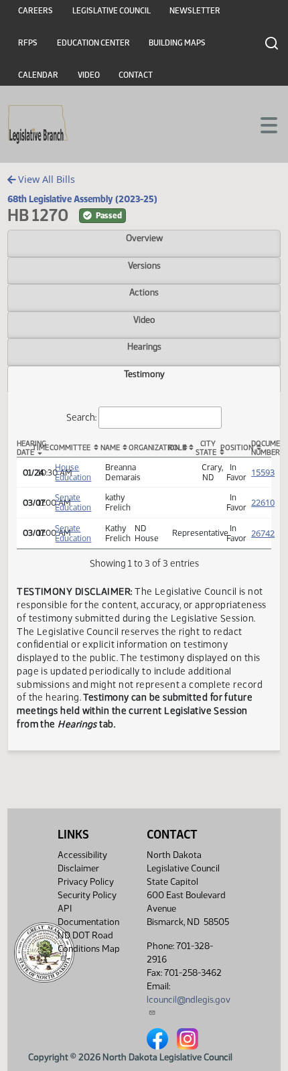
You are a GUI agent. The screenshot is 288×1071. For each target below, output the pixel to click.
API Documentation (88, 915)
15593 (263, 472)
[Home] (38, 124)
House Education (73, 472)
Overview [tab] (144, 237)
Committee (70, 447)
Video (89, 75)
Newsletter (194, 10)
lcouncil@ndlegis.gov (188, 999)
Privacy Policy (86, 881)
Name (110, 447)
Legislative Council (111, 10)
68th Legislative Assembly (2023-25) (82, 199)
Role (177, 447)
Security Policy (87, 895)
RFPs (28, 43)
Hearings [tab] (144, 346)
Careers (35, 10)
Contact (136, 75)
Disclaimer (78, 868)
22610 (263, 502)
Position (232, 447)
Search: (81, 417)
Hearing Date (24, 448)
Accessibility (82, 855)
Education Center (93, 43)
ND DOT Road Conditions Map (89, 942)
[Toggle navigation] (262, 124)
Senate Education (73, 502)
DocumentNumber (261, 448)
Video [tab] (144, 319)
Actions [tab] (144, 292)
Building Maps (177, 43)
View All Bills (45, 179)
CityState (206, 448)
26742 (263, 533)
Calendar (38, 75)
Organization (147, 447)
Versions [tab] (144, 265)
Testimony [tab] (144, 373)
